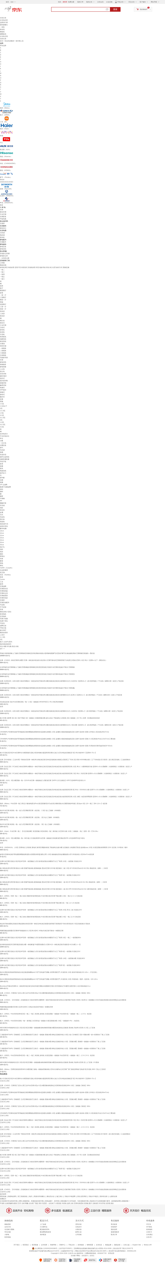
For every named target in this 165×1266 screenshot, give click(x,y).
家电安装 (3, 247)
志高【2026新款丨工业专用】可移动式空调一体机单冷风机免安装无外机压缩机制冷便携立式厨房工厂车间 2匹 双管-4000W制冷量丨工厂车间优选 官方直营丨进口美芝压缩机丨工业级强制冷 (65, 760)
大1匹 (2, 415)
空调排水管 (4, 593)
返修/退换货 (115, 1232)
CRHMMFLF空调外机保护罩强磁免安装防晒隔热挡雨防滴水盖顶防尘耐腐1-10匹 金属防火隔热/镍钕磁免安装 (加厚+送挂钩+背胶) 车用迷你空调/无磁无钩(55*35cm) (56, 746)
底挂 (1, 552)
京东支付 (85, 1255)
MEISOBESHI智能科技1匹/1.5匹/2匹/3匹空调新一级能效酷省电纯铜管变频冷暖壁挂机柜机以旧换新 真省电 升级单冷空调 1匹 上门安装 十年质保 (49, 1062)
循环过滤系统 (4, 457)
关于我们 (17, 1245)
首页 (1, 41)
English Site (137, 1245)
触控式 (2, 397)
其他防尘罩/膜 (5, 253)
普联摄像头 (4, 25)
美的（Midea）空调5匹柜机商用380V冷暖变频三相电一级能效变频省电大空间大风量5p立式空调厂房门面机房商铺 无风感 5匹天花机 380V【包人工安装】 (53, 1069)
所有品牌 (3, 45)
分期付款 (78, 1229)
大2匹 (2, 427)
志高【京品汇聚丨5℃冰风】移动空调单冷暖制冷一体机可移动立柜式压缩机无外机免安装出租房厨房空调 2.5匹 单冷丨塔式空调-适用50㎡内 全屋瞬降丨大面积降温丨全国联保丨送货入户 (63, 773)
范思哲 (44, 1203)
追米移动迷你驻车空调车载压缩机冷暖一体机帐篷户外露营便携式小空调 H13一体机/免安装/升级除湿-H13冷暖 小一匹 (40, 944)
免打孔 (2, 547)
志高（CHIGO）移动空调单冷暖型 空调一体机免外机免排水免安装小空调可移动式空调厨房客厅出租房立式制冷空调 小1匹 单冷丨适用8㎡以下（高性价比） (53, 660)
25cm (2, 538)
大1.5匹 (2, 418)
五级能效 (3, 355)
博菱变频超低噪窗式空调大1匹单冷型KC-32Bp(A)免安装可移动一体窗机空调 (26, 1007)
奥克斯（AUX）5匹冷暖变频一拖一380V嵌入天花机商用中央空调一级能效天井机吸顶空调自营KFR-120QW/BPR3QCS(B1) (42, 838)
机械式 (2, 387)
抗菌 (1, 480)
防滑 (1, 464)
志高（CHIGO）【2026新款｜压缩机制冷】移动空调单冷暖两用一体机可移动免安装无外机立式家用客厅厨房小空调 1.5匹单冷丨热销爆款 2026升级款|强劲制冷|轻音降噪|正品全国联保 (63, 1000)
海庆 (30, 1196)
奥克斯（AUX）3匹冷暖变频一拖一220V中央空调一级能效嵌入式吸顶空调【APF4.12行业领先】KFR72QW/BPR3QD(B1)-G (42, 780)
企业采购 (109, 2)
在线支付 (78, 1227)
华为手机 (102, 1203)
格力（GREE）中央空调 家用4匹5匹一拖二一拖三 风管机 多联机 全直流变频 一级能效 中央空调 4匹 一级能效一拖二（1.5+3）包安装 (46, 1014)
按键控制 (3, 383)
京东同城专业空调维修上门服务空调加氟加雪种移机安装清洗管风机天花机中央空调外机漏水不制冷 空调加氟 (37, 688)
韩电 (1, 563)
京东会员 (100, 2)
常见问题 (8, 1232)
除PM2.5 (3, 473)
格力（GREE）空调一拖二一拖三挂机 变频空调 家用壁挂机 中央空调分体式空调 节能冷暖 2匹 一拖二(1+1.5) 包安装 (40, 903)
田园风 (2, 522)
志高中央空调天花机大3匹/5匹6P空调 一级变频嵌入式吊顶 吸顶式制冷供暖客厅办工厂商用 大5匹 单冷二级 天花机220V (41, 910)
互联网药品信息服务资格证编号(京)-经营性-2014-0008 (92, 1248)
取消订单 (114, 1234)
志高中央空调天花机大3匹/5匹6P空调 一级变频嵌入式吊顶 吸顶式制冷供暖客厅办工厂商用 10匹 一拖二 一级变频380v (40, 937)
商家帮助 (53, 1245)
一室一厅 (3, 295)
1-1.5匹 (2, 637)
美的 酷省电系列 (5, 644)
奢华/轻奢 (3, 528)
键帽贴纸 (3, 34)
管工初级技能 (22, 1196)
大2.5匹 (2, 424)
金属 (1, 512)
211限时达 (43, 1227)
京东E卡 (149, 1232)
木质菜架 (58, 1203)
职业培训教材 (9, 41)
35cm (2, 545)
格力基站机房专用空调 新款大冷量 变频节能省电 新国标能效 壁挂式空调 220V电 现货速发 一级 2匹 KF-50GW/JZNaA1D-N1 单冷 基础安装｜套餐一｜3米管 (53, 882)
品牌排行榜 (4, 22)
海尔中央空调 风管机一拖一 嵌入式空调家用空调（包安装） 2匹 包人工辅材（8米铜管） (30, 817)
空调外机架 (4, 598)
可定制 (2, 605)
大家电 (7, 1234)
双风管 (2, 316)
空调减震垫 (4, 595)
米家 (1, 558)
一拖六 (2, 279)
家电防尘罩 (4, 256)
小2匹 (2, 422)
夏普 (1, 561)
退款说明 (114, 1229)
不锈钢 (2, 498)
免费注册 (71, 2)
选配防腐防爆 (4, 459)
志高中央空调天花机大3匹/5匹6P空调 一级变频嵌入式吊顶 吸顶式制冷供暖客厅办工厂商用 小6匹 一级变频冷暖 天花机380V (42, 958)
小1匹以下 (3, 406)
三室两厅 (3, 297)
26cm (2, 540)
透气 (1, 448)
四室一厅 (3, 309)
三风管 (2, 314)
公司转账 (78, 1234)
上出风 (2, 369)
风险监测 (108, 1245)
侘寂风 (2, 517)
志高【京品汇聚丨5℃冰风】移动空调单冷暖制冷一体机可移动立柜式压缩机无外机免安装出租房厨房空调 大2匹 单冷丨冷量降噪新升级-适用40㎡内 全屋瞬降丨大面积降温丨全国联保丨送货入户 (66, 766)
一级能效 (3, 348)
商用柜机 (3, 337)
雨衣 (40, 1203)
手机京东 (120, 2)
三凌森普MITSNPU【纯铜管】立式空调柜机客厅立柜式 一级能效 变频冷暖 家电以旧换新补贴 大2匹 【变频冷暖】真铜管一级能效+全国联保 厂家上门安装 (52, 1048)
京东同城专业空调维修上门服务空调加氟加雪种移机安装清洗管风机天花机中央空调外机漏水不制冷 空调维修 (37, 667)
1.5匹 (2, 413)
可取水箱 (3, 628)
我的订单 (80, 2)
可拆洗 (2, 623)
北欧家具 (95, 1203)
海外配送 (43, 1234)
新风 (1, 468)
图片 (90, 1203)
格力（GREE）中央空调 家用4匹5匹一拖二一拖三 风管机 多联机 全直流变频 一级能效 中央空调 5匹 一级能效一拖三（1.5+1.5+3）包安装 (47, 1055)
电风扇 (2, 235)
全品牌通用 (4, 570)
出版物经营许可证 (67, 1251)
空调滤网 (3, 586)
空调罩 (2, 223)
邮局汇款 (78, 1232)
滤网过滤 (3, 626)
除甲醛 (2, 478)
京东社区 (99, 1245)
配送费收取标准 (45, 1232)
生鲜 (23, 1203)
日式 (1, 515)
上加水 (2, 635)
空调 (1, 210)
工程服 (2, 263)
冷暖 (1, 441)
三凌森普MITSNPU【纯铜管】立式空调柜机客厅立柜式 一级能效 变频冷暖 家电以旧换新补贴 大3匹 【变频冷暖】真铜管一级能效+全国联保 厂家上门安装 (52, 1041)
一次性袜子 (51, 1203)
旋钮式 (2, 394)
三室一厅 (3, 307)
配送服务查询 (44, 1229)
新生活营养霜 (82, 1196)
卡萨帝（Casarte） (6, 568)
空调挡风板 (4, 591)
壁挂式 (2, 323)
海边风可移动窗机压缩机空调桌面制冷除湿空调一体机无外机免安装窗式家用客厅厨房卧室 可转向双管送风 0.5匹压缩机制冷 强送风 (45, 924)
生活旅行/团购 (9, 1229)
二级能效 (3, 351)
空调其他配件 (4, 602)
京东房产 (32, 1203)
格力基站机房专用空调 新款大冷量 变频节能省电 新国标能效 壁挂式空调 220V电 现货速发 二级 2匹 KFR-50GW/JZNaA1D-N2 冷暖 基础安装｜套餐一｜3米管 (54, 889)
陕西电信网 (12, 1196)
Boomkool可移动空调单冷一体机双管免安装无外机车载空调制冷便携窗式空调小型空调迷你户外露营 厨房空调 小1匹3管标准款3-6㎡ (45, 986)
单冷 (1, 438)
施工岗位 (59, 1196)
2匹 (1, 420)
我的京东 (89, 2)
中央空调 (3, 214)
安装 (1, 609)
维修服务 (3, 364)
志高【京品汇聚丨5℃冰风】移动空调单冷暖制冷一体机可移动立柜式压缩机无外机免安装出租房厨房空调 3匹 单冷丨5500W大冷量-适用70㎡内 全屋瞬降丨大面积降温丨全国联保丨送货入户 (64, 790)
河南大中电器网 (70, 1196)
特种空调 (3, 346)
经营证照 (111, 1253)
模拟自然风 (4, 632)
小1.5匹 (2, 411)
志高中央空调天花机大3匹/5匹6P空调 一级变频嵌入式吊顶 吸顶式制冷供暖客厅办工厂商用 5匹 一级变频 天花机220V (40, 875)
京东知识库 (4, 20)
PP (1, 501)
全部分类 (3, 18)
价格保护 (114, 1227)
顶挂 (1, 549)
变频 (1, 401)
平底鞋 (2, 1203)
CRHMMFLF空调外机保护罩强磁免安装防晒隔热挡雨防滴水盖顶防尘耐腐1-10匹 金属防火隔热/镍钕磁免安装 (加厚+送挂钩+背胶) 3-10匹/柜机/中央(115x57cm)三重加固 (57, 739)
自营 (1, 706)
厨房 (1, 286)
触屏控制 (3, 385)
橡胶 (1, 496)
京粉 (71, 1203)
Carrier (2, 579)
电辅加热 (3, 471)
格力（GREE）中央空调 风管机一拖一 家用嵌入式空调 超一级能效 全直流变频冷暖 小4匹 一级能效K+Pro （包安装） (40, 1021)
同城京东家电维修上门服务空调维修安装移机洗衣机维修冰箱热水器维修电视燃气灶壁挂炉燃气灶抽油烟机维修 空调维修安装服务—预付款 (47, 653)
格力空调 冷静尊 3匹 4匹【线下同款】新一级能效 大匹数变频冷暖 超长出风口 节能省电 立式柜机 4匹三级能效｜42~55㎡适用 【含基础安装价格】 (50, 718)
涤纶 (1, 489)
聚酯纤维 (3, 503)
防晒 (1, 452)
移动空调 (3, 212)
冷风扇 (2, 233)
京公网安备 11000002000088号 (46, 1248)
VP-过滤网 (3, 485)
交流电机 (3, 616)
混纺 (1, 508)
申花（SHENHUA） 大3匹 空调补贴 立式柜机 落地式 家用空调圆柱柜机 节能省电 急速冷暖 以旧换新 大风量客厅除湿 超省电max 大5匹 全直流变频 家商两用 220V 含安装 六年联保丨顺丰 (64, 847)
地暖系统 (3, 339)
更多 (1, 205)
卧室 (1, 293)
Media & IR (148, 1245)
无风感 (2, 450)
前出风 (2, 371)
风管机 (2, 332)
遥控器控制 (4, 381)
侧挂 (1, 554)
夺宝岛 (148, 1224)
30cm (2, 542)
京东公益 (126, 1245)
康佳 (1, 565)
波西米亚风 (4, 526)
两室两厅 (3, 290)
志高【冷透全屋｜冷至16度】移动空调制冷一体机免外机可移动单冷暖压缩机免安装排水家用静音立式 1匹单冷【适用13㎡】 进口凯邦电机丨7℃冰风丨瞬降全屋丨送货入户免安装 (61, 695)
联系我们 (26, 1245)
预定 (36, 1203)
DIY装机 (149, 1227)
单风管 (2, 311)
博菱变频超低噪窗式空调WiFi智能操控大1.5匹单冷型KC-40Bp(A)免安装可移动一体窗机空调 (31, 931)
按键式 (2, 392)
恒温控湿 (3, 455)
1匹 (1, 408)
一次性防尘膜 (4, 258)
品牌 (68, 1203)
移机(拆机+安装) (5, 612)
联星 (1, 577)
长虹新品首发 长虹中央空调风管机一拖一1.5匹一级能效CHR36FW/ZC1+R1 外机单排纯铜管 (31, 702)
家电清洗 (3, 249)
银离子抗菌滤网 (5, 487)
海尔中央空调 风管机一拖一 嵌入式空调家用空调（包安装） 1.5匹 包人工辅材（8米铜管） (31, 810)
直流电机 (3, 614)
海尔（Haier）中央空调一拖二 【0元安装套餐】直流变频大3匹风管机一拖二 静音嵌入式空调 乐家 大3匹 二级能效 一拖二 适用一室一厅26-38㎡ (49, 831)
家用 (1, 584)
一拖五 (2, 277)
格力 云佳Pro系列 (6, 642)
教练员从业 (51, 1196)
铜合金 (2, 320)
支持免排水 (4, 434)
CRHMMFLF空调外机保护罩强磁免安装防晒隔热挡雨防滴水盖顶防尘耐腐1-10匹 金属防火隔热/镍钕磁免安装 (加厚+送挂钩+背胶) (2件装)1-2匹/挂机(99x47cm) (54, 732)
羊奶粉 (64, 1203)
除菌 (1, 466)
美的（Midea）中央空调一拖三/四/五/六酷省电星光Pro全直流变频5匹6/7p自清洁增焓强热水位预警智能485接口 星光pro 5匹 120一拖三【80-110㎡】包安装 (53, 803)
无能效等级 (4, 357)
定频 (1, 399)
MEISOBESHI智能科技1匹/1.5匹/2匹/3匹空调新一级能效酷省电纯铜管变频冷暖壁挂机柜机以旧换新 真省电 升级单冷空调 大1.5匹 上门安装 (47, 1028)
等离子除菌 (4, 619)
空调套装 (3, 216)
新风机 (2, 237)
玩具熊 (108, 1203)
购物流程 (8, 1224)
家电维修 (3, 367)
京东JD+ (149, 1237)
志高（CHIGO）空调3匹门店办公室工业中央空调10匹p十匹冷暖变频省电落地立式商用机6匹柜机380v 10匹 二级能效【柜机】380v (45, 993)
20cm (2, 533)
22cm (2, 535)
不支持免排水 (4, 436)
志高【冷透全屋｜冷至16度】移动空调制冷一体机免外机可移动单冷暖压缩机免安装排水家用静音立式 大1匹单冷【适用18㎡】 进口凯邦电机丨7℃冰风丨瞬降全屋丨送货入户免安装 (62, 681)
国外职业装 (104, 1196)
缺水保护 (3, 630)
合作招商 (44, 1245)
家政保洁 (3, 228)
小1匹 (2, 404)
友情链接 (81, 1245)
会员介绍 (8, 1227)
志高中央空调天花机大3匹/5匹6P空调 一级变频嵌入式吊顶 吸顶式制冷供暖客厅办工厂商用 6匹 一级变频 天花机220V (40, 951)
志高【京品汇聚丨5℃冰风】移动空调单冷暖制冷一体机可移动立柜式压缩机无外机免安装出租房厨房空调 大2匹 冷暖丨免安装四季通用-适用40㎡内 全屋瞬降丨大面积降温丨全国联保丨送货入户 (66, 797)
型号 (19, 1203)
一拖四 (2, 274)
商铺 (1, 302)
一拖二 (2, 270)
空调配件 (3, 242)
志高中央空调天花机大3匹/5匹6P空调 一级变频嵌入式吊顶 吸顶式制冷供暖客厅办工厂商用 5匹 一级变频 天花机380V (40, 965)
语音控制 (3, 374)
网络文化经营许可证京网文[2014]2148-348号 (91, 1251)
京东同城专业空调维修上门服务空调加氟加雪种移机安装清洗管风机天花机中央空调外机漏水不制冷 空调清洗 (37, 674)
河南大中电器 (93, 1196)
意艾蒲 (2, 572)
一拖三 (2, 272)
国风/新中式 (4, 524)
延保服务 (149, 1229)
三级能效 (3, 353)
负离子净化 (4, 621)
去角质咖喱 (9, 1203)
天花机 (2, 334)
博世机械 (3, 1196)
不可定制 (3, 607)
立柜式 (2, 327)
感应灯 (15, 1203)
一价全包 (3, 443)
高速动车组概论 (39, 1196)
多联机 (2, 330)
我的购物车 (143, 9)
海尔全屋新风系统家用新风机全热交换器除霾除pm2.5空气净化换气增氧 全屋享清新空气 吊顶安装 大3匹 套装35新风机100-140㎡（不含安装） (49, 972)
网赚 (26, 1203)
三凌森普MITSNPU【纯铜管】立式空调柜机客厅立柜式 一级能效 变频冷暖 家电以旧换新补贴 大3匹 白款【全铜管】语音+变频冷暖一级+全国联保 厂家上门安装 (54, 1035)
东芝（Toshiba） (6, 575)
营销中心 (62, 1245)
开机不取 (3, 461)
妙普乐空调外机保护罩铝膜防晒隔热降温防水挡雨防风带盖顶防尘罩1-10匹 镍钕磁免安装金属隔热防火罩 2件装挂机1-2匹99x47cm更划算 (47, 854)
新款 (112, 1203)
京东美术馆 (4, 36)
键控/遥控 (3, 376)
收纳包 (2, 29)
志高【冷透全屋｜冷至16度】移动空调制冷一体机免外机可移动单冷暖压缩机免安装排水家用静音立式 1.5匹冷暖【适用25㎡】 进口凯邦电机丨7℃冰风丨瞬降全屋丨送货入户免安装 (61, 725)
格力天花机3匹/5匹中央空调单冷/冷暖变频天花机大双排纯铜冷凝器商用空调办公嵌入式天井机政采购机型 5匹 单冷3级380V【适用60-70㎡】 (48, 753)
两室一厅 (3, 300)
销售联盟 (90, 1245)
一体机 (2, 27)
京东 (22, 10)
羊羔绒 (2, 505)
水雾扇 (2, 344)
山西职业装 (113, 1196)
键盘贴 (2, 32)
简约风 (2, 519)
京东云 (92, 1255)
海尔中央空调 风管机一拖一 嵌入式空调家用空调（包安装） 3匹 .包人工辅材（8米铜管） (30, 824)
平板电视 (3, 219)
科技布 (2, 510)
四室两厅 (3, 304)
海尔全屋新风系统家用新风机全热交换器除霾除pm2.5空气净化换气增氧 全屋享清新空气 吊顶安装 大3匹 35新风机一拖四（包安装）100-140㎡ (49, 979)
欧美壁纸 (80, 1203)
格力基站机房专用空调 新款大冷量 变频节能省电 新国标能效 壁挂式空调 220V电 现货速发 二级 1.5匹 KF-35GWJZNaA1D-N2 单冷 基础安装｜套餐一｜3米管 (54, 868)
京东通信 (149, 1234)
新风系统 (3, 341)
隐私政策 (117, 1245)
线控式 (2, 378)
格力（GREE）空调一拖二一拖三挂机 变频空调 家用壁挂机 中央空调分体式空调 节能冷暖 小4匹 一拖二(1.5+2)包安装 (40, 917)
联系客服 (8, 1237)
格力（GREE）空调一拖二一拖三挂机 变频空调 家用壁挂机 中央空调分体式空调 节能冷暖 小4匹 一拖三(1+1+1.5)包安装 (41, 896)
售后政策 (114, 1224)
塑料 (1, 491)
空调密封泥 (4, 589)
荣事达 (2, 556)
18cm (2, 531)
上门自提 (43, 1224)
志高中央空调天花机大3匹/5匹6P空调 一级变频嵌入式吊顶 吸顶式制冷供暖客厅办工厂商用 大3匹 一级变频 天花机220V (41, 861)
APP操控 (3, 390)
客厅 (1, 288)
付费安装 (3, 445)
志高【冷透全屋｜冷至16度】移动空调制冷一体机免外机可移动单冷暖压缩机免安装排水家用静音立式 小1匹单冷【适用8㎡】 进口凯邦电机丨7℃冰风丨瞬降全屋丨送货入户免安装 (61, 711)
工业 (1, 582)
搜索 (115, 9)
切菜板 (86, 1203)
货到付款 (78, 1224)
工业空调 (3, 325)
